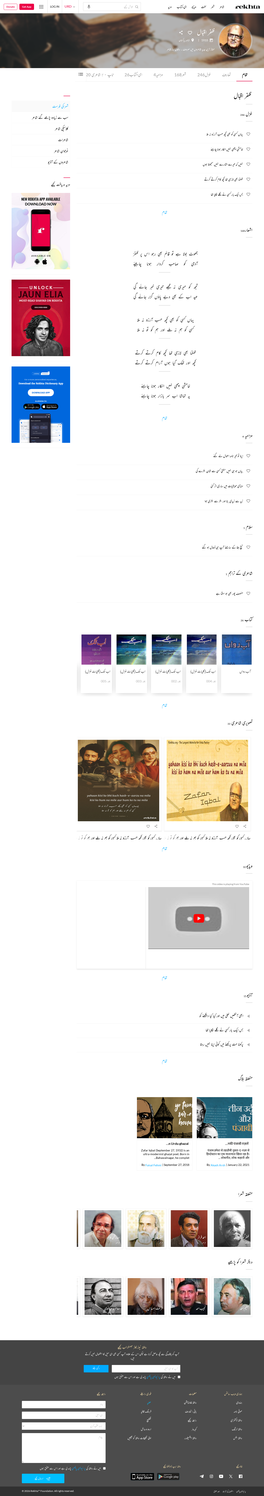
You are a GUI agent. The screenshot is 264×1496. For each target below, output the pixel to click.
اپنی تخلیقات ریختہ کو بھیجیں (139, 1438)
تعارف (226, 74)
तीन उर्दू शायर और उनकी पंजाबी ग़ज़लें (237, 1143)
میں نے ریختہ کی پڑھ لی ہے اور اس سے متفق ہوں (144, 1377)
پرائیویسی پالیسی (153, 1377)
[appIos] (142, 1476)
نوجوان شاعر (61, 150)
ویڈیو (194, 7)
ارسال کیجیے (39, 1478)
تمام (245, 74)
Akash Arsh (218, 1165)
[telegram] (201, 1476)
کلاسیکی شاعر (61, 128)
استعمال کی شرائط (228, 1491)
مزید (170, 7)
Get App (26, 6)
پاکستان (182, 40)
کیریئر (194, 1429)
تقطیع (149, 1420)
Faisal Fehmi (153, 1165)
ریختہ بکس (237, 1438)
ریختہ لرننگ (237, 1429)
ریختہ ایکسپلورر (190, 1438)
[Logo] (248, 7)
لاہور (187, 40)
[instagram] (211, 1476)
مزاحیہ (158, 74)
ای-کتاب (133, 74)
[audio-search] (89, 6)
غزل (204, 74)
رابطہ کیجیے (192, 1420)
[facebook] (240, 1476)
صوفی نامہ (238, 1411)
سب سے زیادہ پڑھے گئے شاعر (50, 117)
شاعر (221, 7)
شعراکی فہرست (60, 106)
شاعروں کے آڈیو (58, 162)
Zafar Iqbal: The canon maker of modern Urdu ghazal (177, 1143)
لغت (203, 7)
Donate (10, 6)
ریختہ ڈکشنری (236, 1420)
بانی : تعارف (191, 1411)
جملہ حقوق (217, 1491)
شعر (180, 74)
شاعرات (63, 139)
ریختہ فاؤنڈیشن (190, 1402)
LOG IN (54, 6)
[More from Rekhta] (41, 6)
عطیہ (149, 1402)
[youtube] (221, 1476)
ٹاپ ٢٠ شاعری (99, 74)
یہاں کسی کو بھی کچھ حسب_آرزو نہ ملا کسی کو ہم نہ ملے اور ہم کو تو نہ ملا (207, 838)
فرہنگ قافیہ (146, 1411)
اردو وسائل (146, 1429)
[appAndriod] (168, 1476)
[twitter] (230, 1476)
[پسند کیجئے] (190, 32)
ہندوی (239, 1402)
